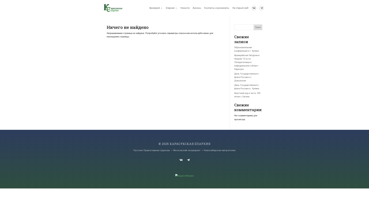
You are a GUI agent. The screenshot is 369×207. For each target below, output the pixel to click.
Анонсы (197, 8)
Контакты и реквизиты (216, 8)
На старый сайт (240, 8)
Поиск (258, 27)
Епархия (170, 8)
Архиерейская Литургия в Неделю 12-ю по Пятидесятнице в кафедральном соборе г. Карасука (246, 62)
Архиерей (154, 8)
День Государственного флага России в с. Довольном (246, 77)
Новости (185, 8)
